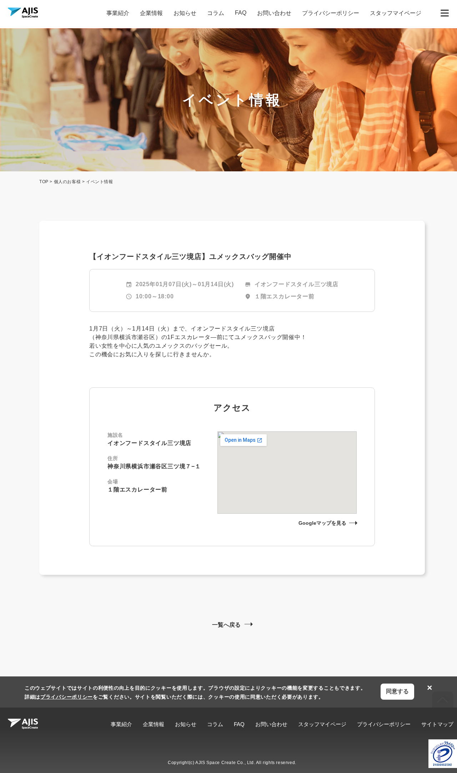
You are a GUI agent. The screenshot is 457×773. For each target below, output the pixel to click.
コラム (215, 13)
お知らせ (185, 13)
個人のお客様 (67, 181)
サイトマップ (437, 724)
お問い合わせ (274, 13)
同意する (397, 691)
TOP (44, 181)
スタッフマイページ (395, 13)
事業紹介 (117, 13)
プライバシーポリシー (330, 13)
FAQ (240, 13)
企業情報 (151, 13)
